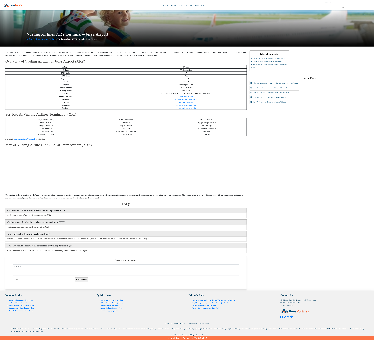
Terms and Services (180, 323)
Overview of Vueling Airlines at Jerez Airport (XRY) (268, 58)
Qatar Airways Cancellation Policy (21, 308)
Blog (202, 5)
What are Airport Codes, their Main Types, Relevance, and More (275, 83)
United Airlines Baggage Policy (112, 300)
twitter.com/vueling (186, 102)
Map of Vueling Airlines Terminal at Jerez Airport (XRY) (269, 64)
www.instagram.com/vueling (186, 105)
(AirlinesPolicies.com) (20, 329)
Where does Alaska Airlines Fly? (204, 305)
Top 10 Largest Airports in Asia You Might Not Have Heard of (214, 303)
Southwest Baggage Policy (110, 305)
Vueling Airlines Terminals (25, 139)
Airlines (165, 5)
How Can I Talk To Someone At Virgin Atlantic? (269, 88)
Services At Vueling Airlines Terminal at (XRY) (267, 61)
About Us (168, 323)
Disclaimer (193, 323)
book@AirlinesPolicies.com (290, 302)
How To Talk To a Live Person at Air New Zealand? (270, 93)
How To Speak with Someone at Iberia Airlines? (269, 102)
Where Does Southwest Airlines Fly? (205, 308)
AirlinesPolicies (33, 39)
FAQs (254, 68)
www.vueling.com (186, 96)
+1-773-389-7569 (286, 306)
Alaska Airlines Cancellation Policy (21, 300)
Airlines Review (192, 5)
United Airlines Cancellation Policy (21, 305)
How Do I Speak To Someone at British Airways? (269, 97)
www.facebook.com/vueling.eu (186, 99)
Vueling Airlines (49, 39)
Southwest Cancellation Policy (20, 303)
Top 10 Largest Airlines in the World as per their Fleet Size (213, 300)
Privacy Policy (204, 323)
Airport (173, 5)
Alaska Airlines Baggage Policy (112, 308)
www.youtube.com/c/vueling (186, 108)
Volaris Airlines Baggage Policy (112, 303)
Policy (181, 5)
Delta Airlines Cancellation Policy (21, 311)
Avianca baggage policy (109, 311)
